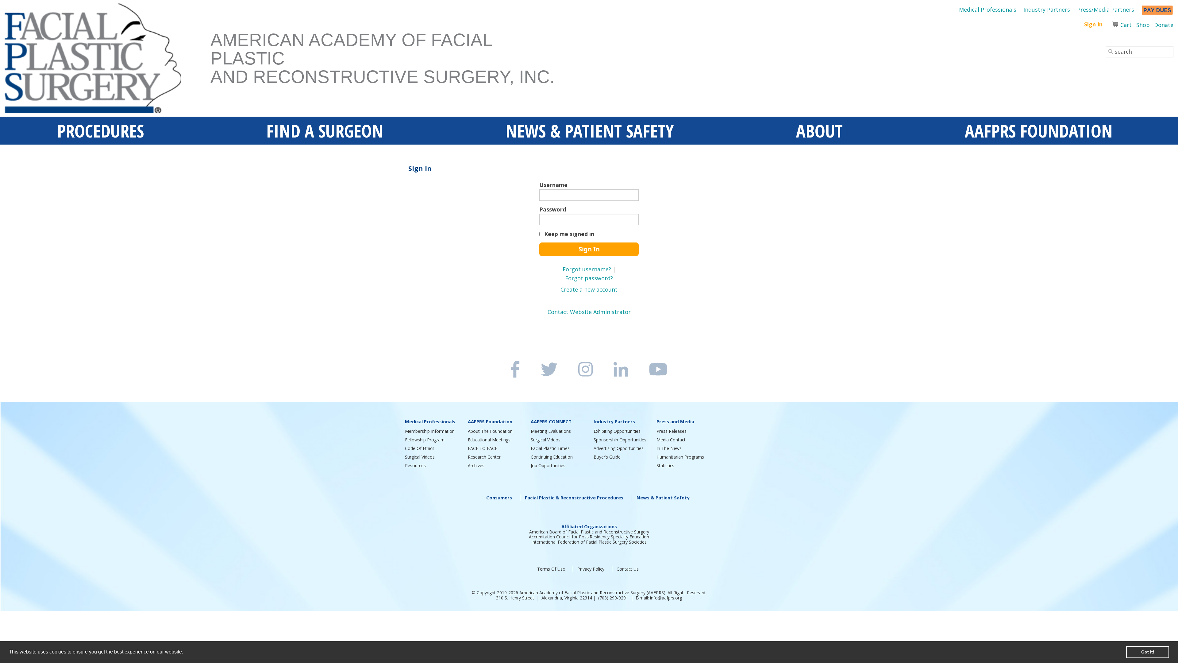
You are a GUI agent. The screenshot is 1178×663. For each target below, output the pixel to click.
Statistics (665, 465)
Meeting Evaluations (551, 431)
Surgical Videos (420, 457)
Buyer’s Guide (607, 457)
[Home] (107, 60)
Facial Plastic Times (550, 448)
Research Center (484, 457)
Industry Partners (1046, 9)
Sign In (1093, 24)
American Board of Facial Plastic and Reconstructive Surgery (589, 532)
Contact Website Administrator (589, 312)
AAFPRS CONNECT (551, 421)
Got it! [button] (1147, 651)
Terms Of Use (551, 569)
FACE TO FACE (482, 448)
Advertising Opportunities (619, 448)
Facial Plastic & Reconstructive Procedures (574, 497)
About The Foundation (490, 431)
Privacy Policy (590, 569)
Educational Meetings (489, 440)
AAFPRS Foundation (490, 421)
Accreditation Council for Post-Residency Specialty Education (589, 537)
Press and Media (675, 421)
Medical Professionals (987, 9)
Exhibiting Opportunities (617, 431)
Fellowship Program (425, 440)
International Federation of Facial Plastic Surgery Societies (589, 542)
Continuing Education (552, 457)
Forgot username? (587, 269)
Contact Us (628, 569)
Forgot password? (589, 278)
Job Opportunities (548, 465)
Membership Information (430, 431)
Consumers (499, 497)
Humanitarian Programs (680, 457)
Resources (415, 465)
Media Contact (671, 440)
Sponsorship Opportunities (620, 440)
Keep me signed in (569, 234)
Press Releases (671, 431)
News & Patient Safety (663, 497)
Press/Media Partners (1105, 9)
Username (553, 184)
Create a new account (589, 289)
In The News (669, 448)
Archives (476, 465)
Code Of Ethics (419, 448)
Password (552, 209)
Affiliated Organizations (589, 526)
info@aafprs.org (666, 598)
